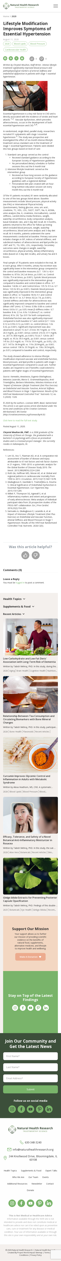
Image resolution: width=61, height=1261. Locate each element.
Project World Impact (26, 1252)
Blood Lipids (20, 43)
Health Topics (10, 1170)
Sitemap (39, 1252)
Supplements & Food (31, 1170)
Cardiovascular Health (15, 49)
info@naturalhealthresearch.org (33, 1149)
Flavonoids (28, 731)
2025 (5, 909)
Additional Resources (17, 1183)
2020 (7, 43)
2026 (5, 670)
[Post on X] (16, 58)
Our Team (33, 1177)
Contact (50, 1183)
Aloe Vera (14, 852)
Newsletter (37, 1183)
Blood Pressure (37, 43)
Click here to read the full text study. (20, 420)
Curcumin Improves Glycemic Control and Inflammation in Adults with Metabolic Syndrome (26, 779)
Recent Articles (42, 731)
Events (45, 1177)
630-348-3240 (33, 1142)
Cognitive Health (38, 670)
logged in (20, 582)
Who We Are (18, 1177)
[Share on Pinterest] (11, 58)
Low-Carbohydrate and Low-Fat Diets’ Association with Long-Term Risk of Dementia (29, 660)
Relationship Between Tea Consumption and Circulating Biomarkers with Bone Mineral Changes (28, 719)
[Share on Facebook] (5, 58)
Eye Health (26, 909)
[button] (55, 6)
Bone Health (15, 731)
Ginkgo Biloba (39, 909)
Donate (30, 1190)
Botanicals (25, 852)
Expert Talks (51, 1170)
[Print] (22, 58)
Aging (12, 670)
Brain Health (22, 670)
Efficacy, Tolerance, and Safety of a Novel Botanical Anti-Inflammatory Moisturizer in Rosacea (27, 840)
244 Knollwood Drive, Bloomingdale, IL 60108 (33, 1158)
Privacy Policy (36, 1255)
